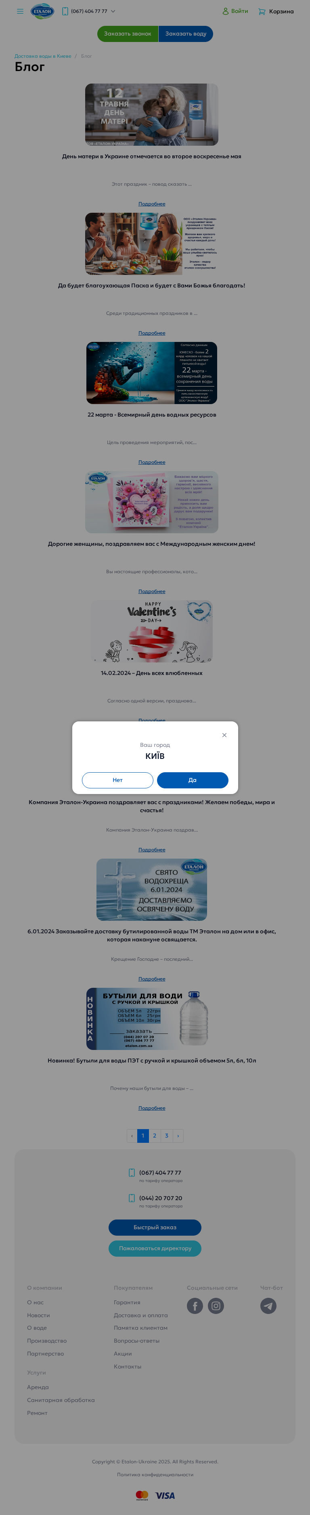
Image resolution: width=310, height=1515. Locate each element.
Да (193, 780)
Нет (118, 780)
